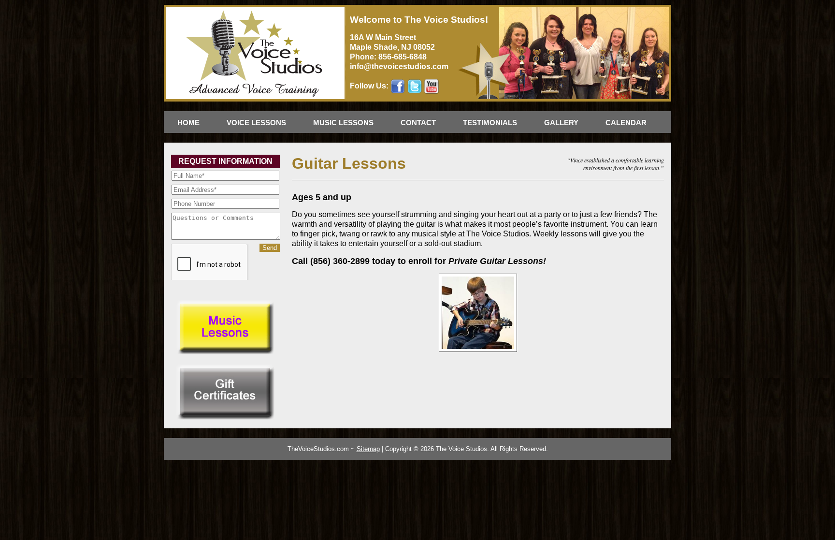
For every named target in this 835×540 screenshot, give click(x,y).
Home (188, 122)
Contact (418, 122)
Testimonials (490, 122)
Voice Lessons (256, 122)
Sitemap (368, 448)
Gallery (561, 122)
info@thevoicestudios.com (399, 66)
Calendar (626, 122)
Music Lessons (343, 122)
